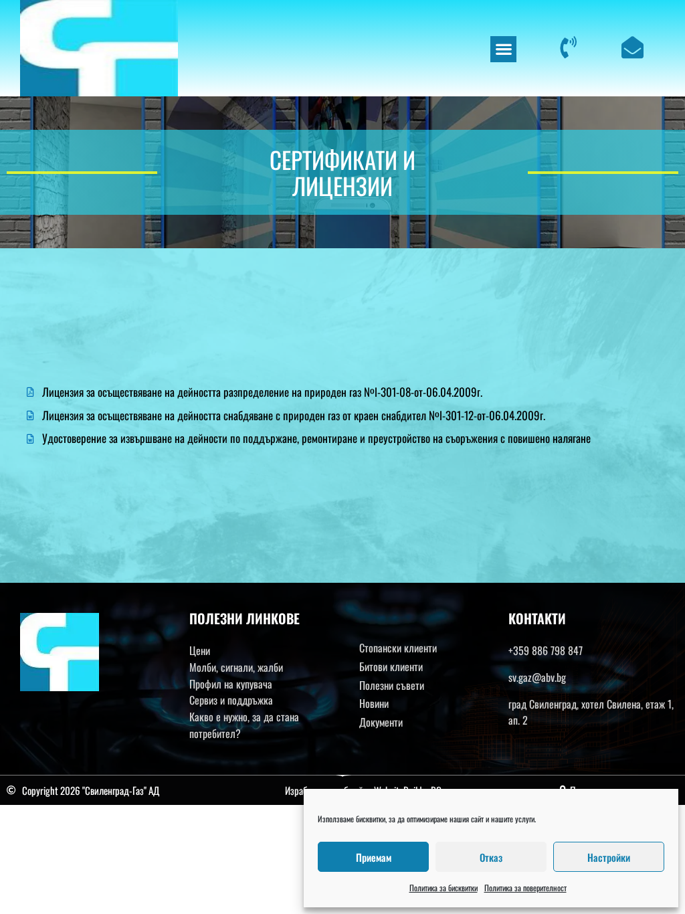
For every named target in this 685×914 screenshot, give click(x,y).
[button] (503, 49)
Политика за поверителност (525, 887)
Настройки (608, 857)
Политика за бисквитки (443, 887)
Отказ (491, 857)
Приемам (373, 857)
